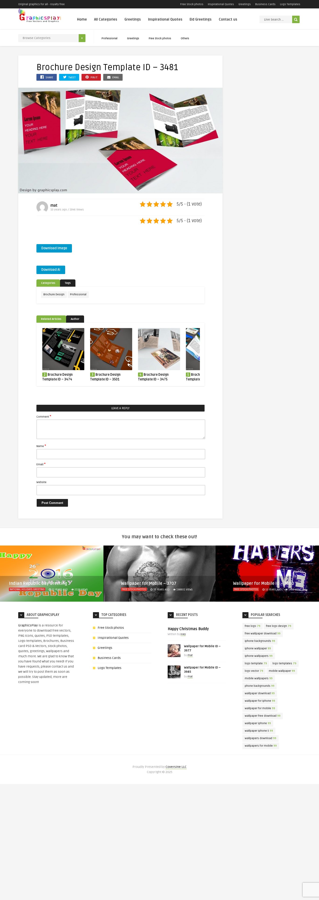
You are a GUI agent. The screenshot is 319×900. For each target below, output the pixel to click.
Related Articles (51, 319)
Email (41, 464)
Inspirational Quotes (221, 4)
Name (41, 446)
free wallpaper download (262, 633)
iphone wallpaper (258, 648)
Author (75, 319)
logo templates (284, 663)
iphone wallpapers (259, 656)
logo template (256, 663)
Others (185, 38)
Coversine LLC (176, 767)
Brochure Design (53, 294)
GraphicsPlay (28, 625)
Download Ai (50, 270)
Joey (183, 634)
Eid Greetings (201, 19)
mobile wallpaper (282, 671)
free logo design (278, 626)
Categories (48, 283)
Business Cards (265, 4)
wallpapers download (260, 738)
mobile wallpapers (259, 678)
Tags (68, 283)
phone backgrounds (259, 686)
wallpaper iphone (258, 723)
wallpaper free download (262, 716)
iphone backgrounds (260, 641)
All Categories (105, 19)
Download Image (54, 248)
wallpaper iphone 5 (259, 731)
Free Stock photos (191, 4)
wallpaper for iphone (260, 701)
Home (82, 19)
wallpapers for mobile (261, 746)
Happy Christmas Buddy (188, 629)
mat (53, 205)
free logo (252, 626)
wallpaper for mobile (260, 708)
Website (41, 482)
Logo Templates (290, 4)
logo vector (254, 671)
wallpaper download (260, 693)
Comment (43, 416)
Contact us (228, 19)
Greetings (244, 4)
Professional (109, 38)
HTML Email (241, 594)
